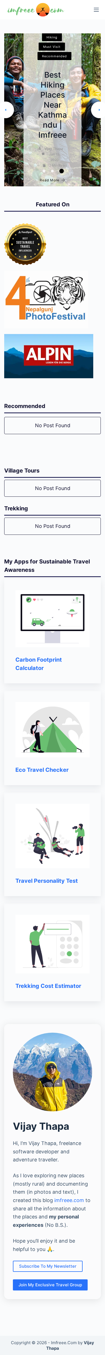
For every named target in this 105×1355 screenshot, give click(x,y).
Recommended (54, 56)
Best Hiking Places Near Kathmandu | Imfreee (52, 105)
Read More (49, 180)
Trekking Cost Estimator (48, 986)
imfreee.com (69, 1200)
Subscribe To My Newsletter (47, 1266)
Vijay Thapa (53, 149)
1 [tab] (44, 171)
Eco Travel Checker (42, 769)
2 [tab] (52, 171)
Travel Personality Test (46, 880)
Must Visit (51, 47)
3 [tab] (61, 171)
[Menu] (96, 9)
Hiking (51, 37)
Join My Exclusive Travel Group (50, 1284)
